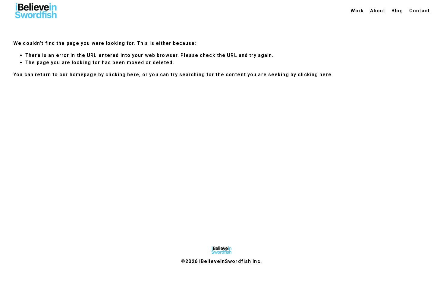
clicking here (122, 74)
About (377, 11)
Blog (397, 11)
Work (357, 11)
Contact (419, 11)
